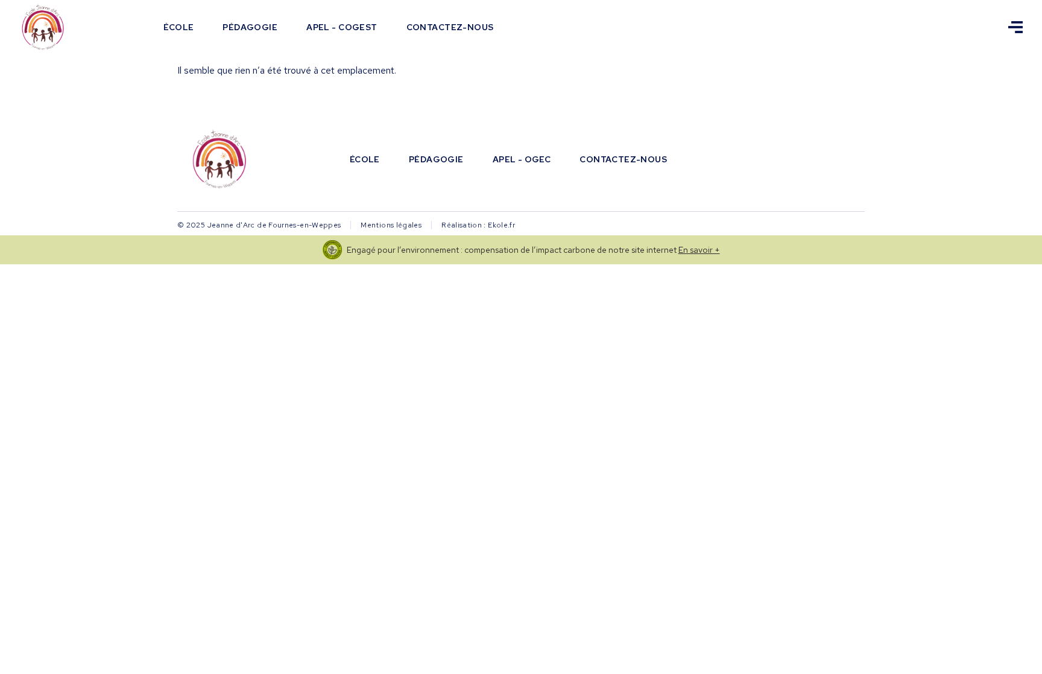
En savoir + (699, 249)
